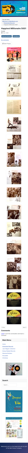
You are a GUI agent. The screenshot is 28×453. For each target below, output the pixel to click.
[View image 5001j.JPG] (14, 212)
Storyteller (5, 355)
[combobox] (9, 385)
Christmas (5, 358)
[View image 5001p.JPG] (14, 317)
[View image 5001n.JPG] (14, 282)
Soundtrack (16, 36)
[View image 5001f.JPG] (14, 142)
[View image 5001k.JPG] (14, 229)
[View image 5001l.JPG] (14, 247)
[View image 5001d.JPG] (14, 107)
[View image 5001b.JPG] (14, 71)
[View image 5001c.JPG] (14, 89)
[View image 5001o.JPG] (14, 299)
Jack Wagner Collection (8, 348)
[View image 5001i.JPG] (14, 194)
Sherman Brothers (6, 36)
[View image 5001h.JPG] (14, 177)
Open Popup (7, 43)
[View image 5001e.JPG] (14, 124)
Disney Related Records (8, 351)
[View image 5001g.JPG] (14, 159)
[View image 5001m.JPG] (14, 264)
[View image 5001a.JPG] (14, 54)
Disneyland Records (7, 346)
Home (4, 344)
